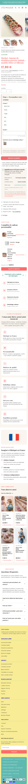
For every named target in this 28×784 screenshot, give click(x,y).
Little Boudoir (4, 47)
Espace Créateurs (6, 728)
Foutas (3, 693)
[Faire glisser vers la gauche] (1, 43)
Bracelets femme (6, 683)
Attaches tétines (6, 650)
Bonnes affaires (5, 715)
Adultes (3, 691)
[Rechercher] (15, 7)
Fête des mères (5, 704)
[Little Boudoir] (7, 7)
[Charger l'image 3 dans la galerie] (21, 42)
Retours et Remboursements (9, 731)
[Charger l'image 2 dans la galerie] (14, 42)
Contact (3, 723)
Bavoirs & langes (5, 653)
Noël (2, 702)
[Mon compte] (19, 7)
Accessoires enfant (6, 664)
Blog (2, 734)
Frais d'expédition (13, 70)
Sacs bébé (4, 656)
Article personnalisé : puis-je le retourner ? (12, 612)
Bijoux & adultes (6, 679)
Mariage (3, 710)
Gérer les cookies (7, 776)
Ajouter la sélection (14, 269)
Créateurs (4, 712)
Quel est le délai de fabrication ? (13, 599)
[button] (22, 7)
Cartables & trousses (7, 672)
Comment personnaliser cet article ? (12, 583)
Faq (2, 726)
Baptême (3, 707)
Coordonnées (19, 767)
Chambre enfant (6, 666)
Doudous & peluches (7, 648)
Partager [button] (5, 215)
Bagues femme (5, 688)
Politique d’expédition (8, 767)
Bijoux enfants (5, 669)
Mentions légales (7, 773)
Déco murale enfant (7, 675)
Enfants (3, 660)
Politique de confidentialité (10, 764)
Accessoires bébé (6, 642)
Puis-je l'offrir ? (7, 605)
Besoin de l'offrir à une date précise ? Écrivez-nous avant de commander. (15, 195)
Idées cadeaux (5, 698)
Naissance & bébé (6, 638)
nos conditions (17, 211)
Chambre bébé (5, 645)
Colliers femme (5, 685)
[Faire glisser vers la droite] (26, 43)
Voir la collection (6, 493)
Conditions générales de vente (11, 770)
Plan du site (16, 773)
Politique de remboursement (10, 762)
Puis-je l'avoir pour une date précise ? (12, 619)
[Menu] (25, 7)
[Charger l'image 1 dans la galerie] (7, 42)
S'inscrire (14, 752)
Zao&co (12, 47)
